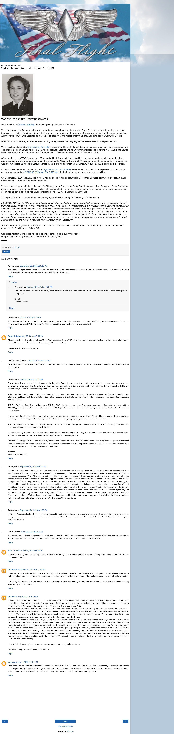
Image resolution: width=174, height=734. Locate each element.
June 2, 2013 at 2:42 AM (30, 317)
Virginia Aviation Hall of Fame (56, 169)
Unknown (12, 569)
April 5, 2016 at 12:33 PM (39, 360)
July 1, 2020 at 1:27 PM (28, 662)
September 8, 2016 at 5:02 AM (33, 467)
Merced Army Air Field (38, 147)
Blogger (70, 731)
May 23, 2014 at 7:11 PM (32, 336)
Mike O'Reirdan (15, 551)
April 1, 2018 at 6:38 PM (33, 551)
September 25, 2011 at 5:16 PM (33, 266)
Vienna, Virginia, (26, 125)
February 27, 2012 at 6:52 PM (40, 287)
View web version (65, 726)
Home (65, 721)
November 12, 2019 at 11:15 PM (31, 569)
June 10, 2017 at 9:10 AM (32, 532)
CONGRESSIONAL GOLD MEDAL (42, 172)
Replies (14, 282)
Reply (10, 276)
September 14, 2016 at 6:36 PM (33, 510)
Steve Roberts (14, 336)
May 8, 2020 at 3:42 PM (28, 596)
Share (6, 252)
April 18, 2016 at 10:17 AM (31, 379)
